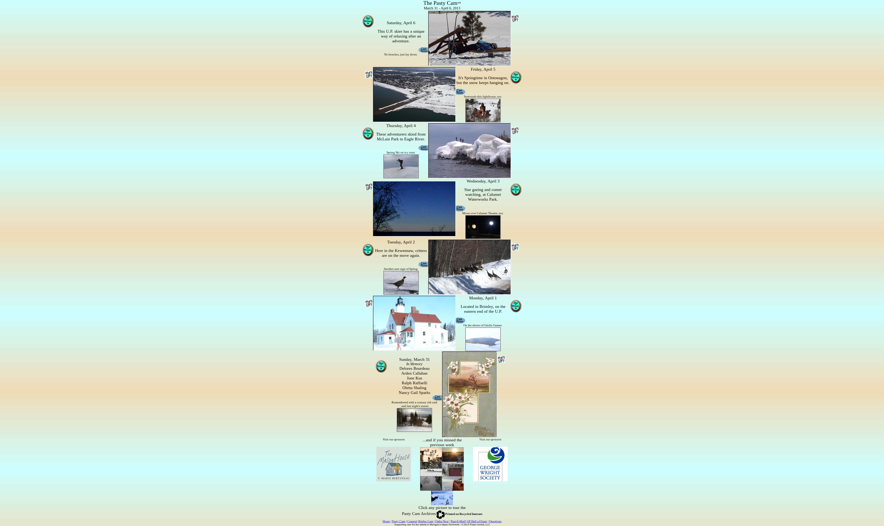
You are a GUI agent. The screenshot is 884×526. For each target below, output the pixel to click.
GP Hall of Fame (477, 521)
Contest (412, 521)
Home (386, 521)
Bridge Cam (425, 521)
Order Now (442, 521)
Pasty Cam (398, 521)
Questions (495, 521)
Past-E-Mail (458, 521)
